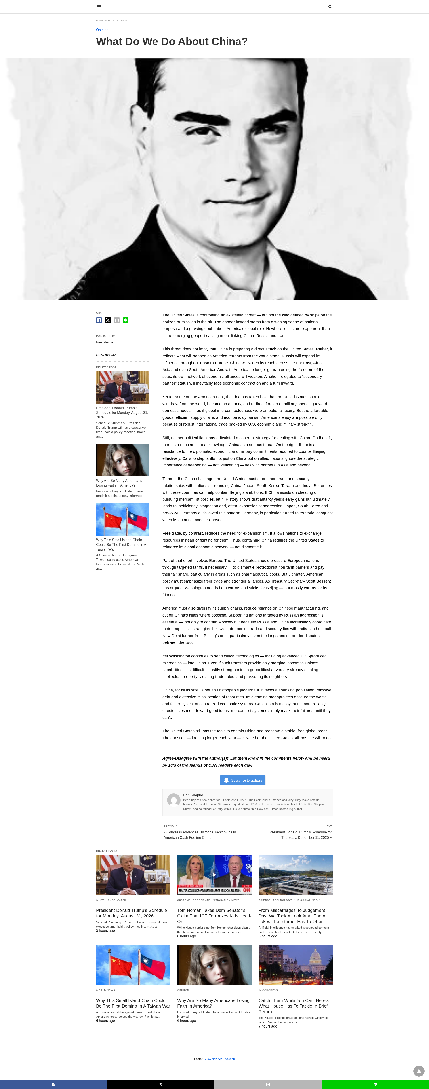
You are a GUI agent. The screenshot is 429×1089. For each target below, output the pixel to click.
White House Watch (111, 900)
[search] (330, 6)
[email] (268, 1084)
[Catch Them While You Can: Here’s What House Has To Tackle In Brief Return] (296, 965)
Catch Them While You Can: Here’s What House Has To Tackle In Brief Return (294, 1006)
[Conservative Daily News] (214, 7)
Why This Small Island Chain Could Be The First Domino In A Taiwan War (121, 544)
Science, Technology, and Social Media (290, 900)
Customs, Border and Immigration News (208, 900)
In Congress (268, 990)
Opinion (121, 20)
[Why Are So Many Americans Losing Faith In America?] (122, 460)
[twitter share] (108, 320)
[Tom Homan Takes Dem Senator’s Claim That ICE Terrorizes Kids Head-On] (214, 875)
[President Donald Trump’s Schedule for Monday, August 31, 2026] (122, 387)
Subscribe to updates (246, 780)
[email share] (117, 320)
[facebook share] (99, 320)
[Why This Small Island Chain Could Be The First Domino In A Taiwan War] (122, 519)
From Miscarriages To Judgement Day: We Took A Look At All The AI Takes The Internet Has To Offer (293, 916)
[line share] (125, 320)
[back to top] (419, 1071)
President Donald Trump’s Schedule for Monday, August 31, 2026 (122, 412)
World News (105, 990)
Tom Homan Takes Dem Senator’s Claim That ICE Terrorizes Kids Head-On (214, 916)
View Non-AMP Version (220, 1059)
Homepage (103, 20)
